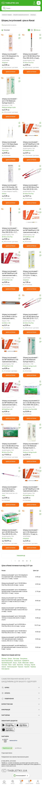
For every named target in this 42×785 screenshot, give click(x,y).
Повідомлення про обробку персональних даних (15, 757)
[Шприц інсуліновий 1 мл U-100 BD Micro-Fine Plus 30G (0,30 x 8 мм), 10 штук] (10, 432)
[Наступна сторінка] (30, 561)
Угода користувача (6, 753)
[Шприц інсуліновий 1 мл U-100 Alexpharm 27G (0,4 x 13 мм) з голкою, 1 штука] (31, 259)
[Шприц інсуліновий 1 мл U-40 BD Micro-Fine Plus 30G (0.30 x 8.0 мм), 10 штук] (10, 518)
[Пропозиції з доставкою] (2, 35)
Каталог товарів (7, 14)
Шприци (33, 14)
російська (18, 748)
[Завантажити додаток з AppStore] (22, 725)
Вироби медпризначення (21, 14)
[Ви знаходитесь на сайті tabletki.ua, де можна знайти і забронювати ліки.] (10, 2)
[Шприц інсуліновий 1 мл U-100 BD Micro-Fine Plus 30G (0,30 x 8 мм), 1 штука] (31, 42)
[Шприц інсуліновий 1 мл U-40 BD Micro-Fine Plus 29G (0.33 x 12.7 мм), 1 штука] (31, 303)
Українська (6, 748)
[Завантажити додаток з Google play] (8, 725)
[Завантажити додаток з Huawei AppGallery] (8, 730)
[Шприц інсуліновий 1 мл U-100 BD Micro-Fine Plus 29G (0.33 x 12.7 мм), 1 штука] (10, 216)
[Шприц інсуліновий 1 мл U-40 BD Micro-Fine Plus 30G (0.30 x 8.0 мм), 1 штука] (31, 173)
